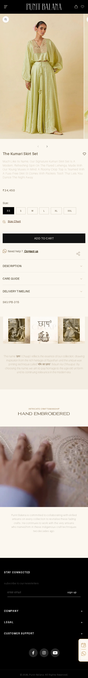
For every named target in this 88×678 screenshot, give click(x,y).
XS (8, 210)
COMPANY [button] (11, 610)
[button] (5, 7)
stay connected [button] (17, 572)
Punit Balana (36, 674)
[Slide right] (47, 146)
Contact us (31, 251)
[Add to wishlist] (83, 154)
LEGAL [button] (9, 622)
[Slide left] (38, 146)
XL (56, 210)
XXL (70, 210)
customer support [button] (19, 633)
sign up (72, 592)
